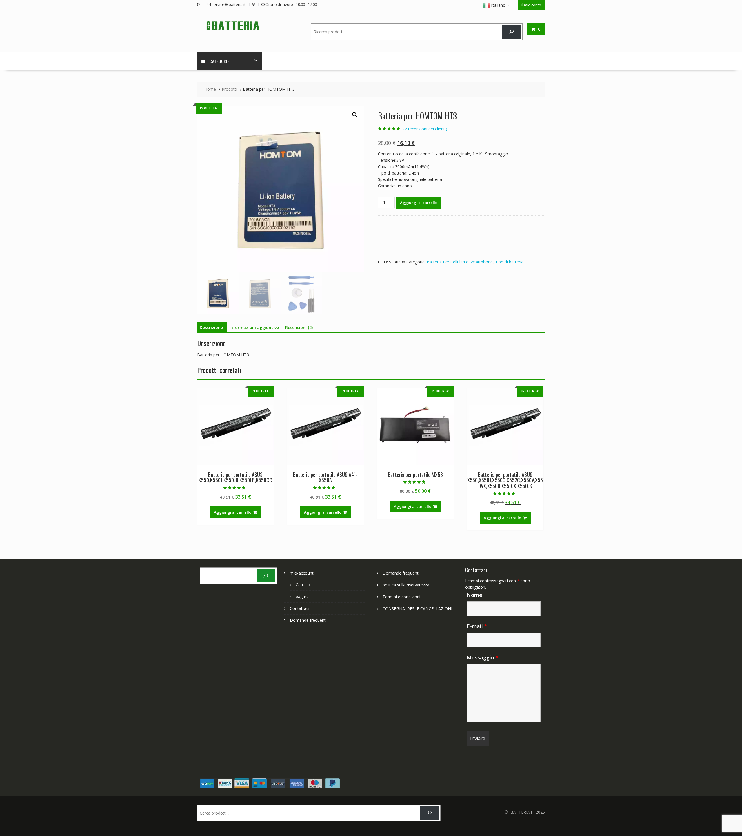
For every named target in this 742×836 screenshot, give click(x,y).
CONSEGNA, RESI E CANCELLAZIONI (417, 608)
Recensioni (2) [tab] (299, 327)
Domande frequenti (308, 620)
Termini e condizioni (401, 596)
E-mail (477, 626)
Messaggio (483, 657)
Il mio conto (531, 5)
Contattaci (299, 608)
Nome (474, 594)
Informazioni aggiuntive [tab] (254, 327)
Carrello (303, 584)
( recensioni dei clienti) (425, 129)
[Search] (511, 32)
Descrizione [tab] (211, 327)
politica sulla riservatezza (406, 585)
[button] (355, 115)
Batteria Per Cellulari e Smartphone (460, 262)
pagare (302, 596)
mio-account (302, 573)
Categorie (219, 61)
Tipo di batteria (509, 262)
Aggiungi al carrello (418, 202)
